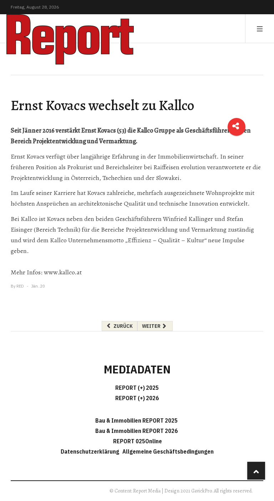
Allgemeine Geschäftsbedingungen (168, 451)
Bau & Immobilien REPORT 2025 (136, 420)
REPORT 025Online (137, 441)
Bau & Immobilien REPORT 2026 (136, 430)
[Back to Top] (256, 471)
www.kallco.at (62, 272)
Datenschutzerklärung (91, 451)
